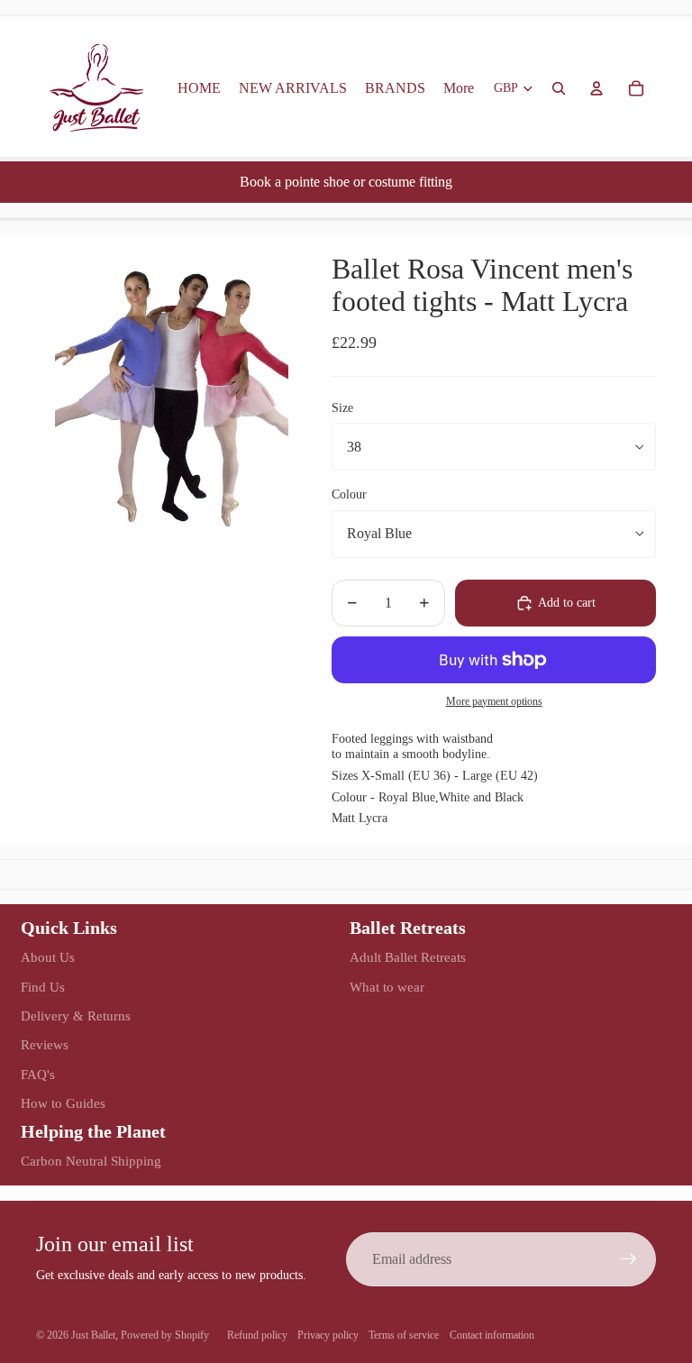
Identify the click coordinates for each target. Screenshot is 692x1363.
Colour (349, 494)
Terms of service (404, 1335)
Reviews (44, 1045)
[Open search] (558, 88)
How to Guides (63, 1103)
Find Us (43, 987)
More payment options (494, 702)
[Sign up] (629, 1259)
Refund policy (257, 1335)
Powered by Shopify (165, 1335)
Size (342, 408)
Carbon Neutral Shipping (91, 1161)
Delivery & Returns (76, 1016)
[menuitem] (458, 88)
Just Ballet (93, 1335)
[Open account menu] (596, 88)
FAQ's (38, 1074)
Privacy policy (328, 1335)
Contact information (492, 1335)
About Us (48, 957)
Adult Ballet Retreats (408, 957)
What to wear (387, 987)
